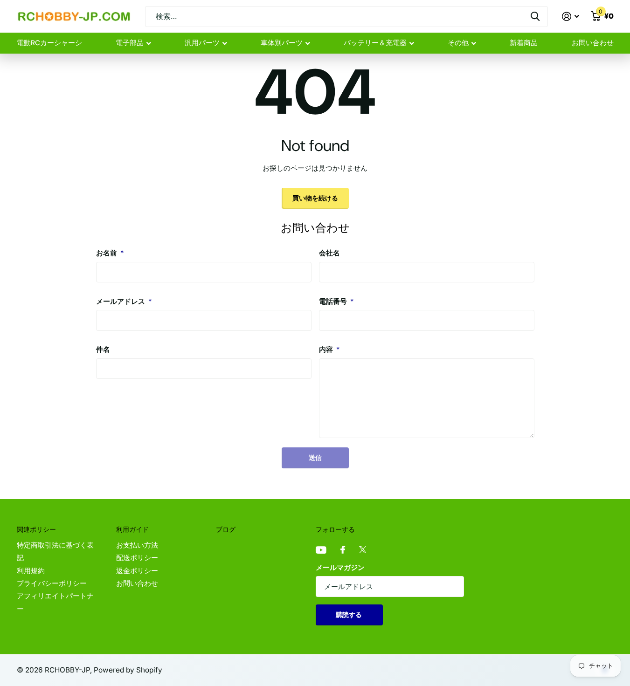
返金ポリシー (137, 571)
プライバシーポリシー (52, 583)
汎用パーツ (202, 43)
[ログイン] (571, 16)
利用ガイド (132, 529)
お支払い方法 (137, 545)
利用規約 (31, 571)
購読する (349, 614)
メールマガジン (340, 567)
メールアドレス (124, 301)
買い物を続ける (315, 198)
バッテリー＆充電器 (375, 43)
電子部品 (130, 43)
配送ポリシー (137, 558)
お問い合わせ (593, 43)
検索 (535, 16)
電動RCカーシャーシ (49, 43)
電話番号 (336, 301)
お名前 (110, 253)
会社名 (329, 253)
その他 (458, 43)
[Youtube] (321, 550)
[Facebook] (342, 550)
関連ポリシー (36, 529)
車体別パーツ (282, 43)
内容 (329, 349)
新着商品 (524, 43)
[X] (363, 550)
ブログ (225, 529)
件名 (103, 349)
